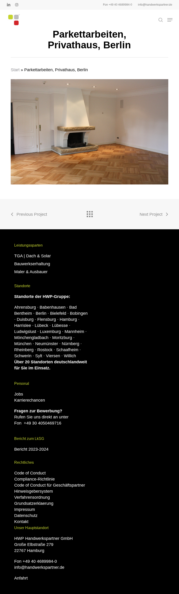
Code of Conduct (30, 473)
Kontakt (21, 521)
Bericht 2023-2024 (31, 449)
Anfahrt (21, 578)
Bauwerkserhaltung (32, 264)
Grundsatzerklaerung (33, 503)
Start (15, 69)
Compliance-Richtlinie (34, 479)
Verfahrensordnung (32, 497)
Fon (37, 423)
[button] (169, 20)
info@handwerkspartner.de (39, 567)
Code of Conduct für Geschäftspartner (49, 485)
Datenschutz (26, 515)
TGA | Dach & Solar (32, 256)
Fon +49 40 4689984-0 (35, 561)
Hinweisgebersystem (33, 491)
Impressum (24, 509)
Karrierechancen (29, 400)
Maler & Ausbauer (31, 271)
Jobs (18, 394)
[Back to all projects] (89, 213)
